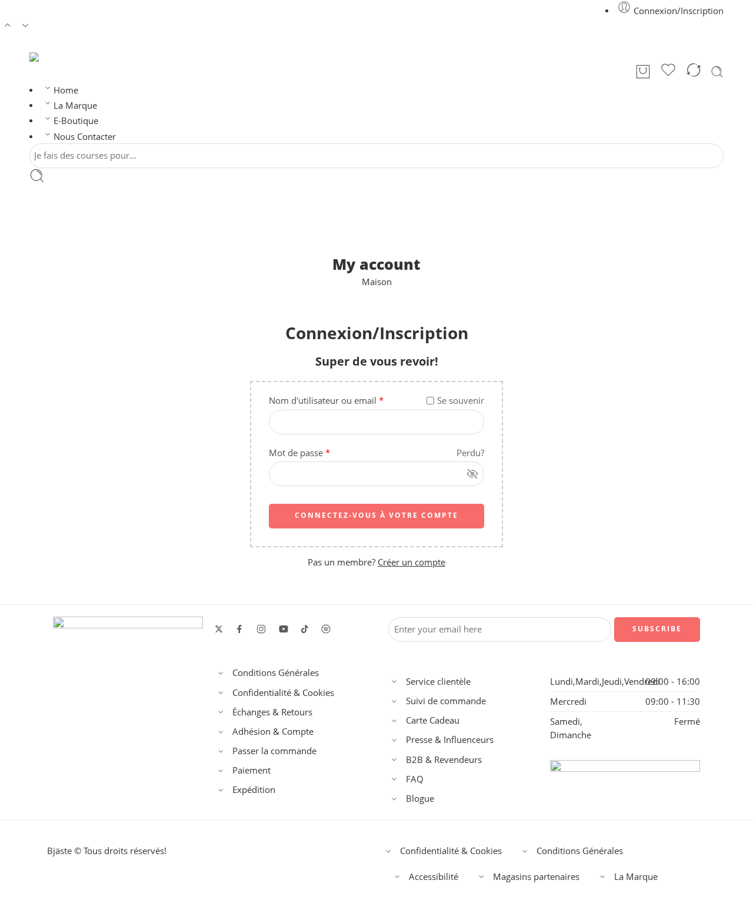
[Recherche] (717, 71)
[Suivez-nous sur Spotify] (326, 629)
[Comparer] (693, 72)
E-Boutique (76, 120)
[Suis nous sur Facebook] (239, 629)
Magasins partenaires (536, 876)
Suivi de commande (446, 701)
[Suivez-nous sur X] (219, 629)
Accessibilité (433, 876)
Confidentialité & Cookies (283, 692)
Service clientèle (438, 681)
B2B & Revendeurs (444, 759)
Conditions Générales (275, 672)
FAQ (415, 779)
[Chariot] (643, 71)
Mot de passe (299, 452)
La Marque (75, 105)
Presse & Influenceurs (450, 739)
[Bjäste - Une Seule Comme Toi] (46, 57)
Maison (377, 281)
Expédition (253, 789)
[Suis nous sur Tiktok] (305, 629)
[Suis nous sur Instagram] (261, 629)
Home (66, 90)
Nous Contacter (85, 136)
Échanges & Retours (272, 712)
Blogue (420, 798)
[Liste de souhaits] (668, 72)
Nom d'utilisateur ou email (326, 400)
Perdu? (470, 452)
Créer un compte (411, 562)
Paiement (251, 770)
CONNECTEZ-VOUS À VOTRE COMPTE (376, 515)
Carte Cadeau (432, 720)
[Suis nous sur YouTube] (283, 629)
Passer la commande (274, 751)
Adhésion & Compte (273, 731)
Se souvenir (460, 400)
